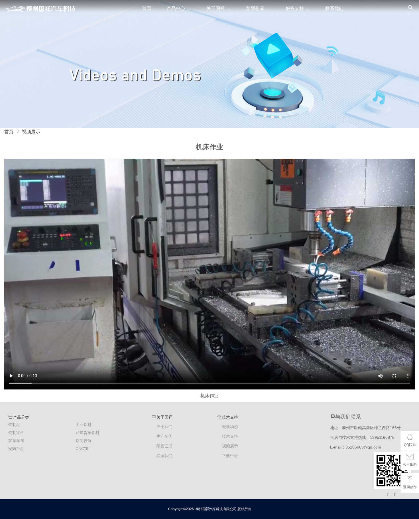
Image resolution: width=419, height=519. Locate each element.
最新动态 (230, 427)
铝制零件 (16, 432)
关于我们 (164, 427)
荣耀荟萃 (255, 8)
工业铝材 (83, 424)
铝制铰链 (83, 440)
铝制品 (14, 424)
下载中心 (230, 456)
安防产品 (16, 448)
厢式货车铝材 (87, 432)
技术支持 (230, 436)
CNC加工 (84, 448)
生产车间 (164, 436)
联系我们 (334, 8)
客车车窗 (16, 440)
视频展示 (31, 131)
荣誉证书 (164, 446)
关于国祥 (215, 8)
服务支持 (295, 8)
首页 (146, 8)
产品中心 (176, 8)
